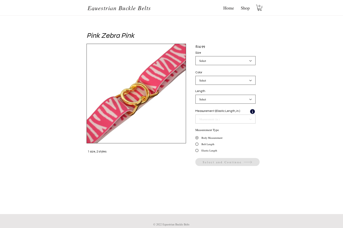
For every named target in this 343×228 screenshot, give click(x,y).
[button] (259, 8)
